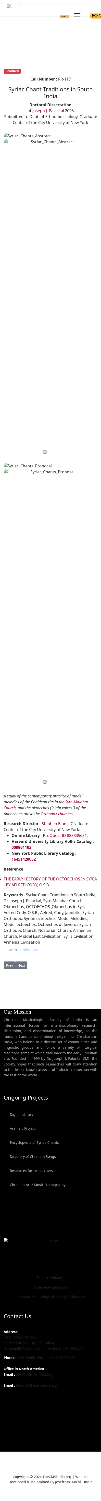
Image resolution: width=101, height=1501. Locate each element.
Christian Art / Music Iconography (37, 1184)
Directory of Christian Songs (32, 1156)
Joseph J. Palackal (48, 110)
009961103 (21, 847)
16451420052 (24, 859)
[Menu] (77, 14)
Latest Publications (23, 949)
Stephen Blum (55, 823)
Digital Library (21, 1114)
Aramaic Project (22, 1128)
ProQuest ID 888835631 (65, 835)
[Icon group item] (8, 1396)
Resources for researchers (31, 1170)
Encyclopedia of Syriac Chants (34, 1142)
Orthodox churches (57, 813)
